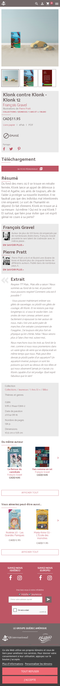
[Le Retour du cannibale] (14, 457)
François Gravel (14, 475)
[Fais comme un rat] (42, 457)
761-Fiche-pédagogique (30, 169)
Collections (9, 112)
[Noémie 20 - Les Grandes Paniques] (14, 519)
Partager (6, 144)
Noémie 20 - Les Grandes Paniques (14, 534)
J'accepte (30, 680)
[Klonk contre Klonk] (10, 78)
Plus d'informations (12, 663)
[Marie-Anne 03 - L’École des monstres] (42, 519)
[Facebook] (10, 579)
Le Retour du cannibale (15, 470)
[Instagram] (19, 579)
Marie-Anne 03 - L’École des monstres (42, 535)
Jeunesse (22, 112)
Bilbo (43, 112)
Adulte (24, 594)
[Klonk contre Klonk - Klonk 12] (29, 78)
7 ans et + (33, 112)
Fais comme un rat (42, 469)
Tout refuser (30, 671)
